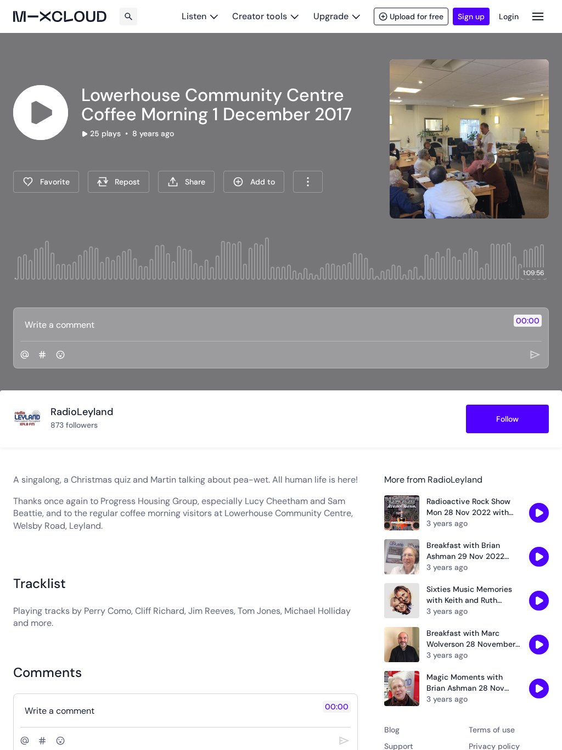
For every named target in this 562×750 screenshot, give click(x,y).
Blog (392, 730)
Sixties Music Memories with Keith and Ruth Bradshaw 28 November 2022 (470, 595)
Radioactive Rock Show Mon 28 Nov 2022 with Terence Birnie (468, 507)
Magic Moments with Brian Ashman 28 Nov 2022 (465, 682)
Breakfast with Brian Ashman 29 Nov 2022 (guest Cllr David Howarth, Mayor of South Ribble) (473, 551)
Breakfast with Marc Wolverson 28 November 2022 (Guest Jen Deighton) (470, 639)
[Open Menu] (538, 16)
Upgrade (331, 16)
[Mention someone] (24, 354)
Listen (194, 16)
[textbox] (262, 324)
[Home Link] (59, 16)
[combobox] (308, 182)
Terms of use (492, 730)
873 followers (74, 425)
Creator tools (259, 16)
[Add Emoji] (60, 354)
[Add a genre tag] (42, 354)
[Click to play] (40, 112)
